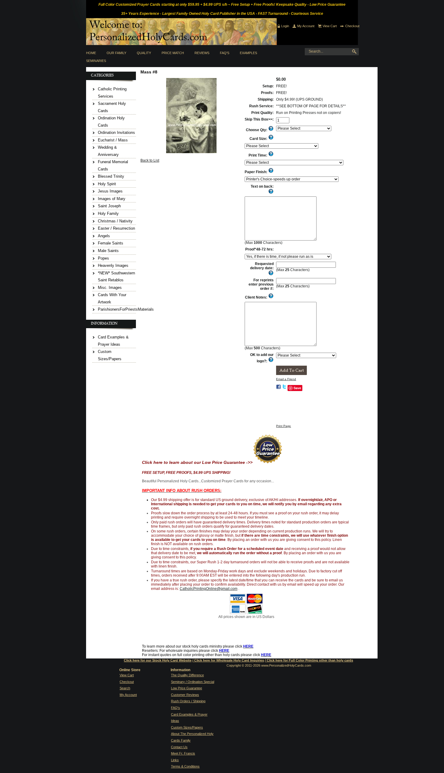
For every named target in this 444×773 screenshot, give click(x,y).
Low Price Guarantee (186, 688)
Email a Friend (286, 379)
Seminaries (96, 61)
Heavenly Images (113, 265)
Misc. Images (110, 287)
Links (175, 760)
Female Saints (110, 243)
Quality (144, 53)
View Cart (330, 26)
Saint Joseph (109, 206)
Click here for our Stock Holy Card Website (157, 660)
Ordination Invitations (116, 132)
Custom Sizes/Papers (187, 727)
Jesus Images (110, 191)
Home (91, 53)
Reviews (202, 53)
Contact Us (179, 747)
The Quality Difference (187, 675)
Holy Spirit (107, 184)
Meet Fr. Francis (183, 753)
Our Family (116, 53)
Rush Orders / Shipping (188, 701)
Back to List (149, 160)
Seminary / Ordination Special (192, 682)
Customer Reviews (185, 695)
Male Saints (108, 250)
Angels (104, 236)
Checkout (352, 26)
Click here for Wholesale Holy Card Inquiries (229, 660)
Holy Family (108, 213)
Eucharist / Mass (113, 140)
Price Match (173, 53)
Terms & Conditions (185, 766)
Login (285, 26)
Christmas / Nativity (115, 221)
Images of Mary (111, 198)
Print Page (283, 426)
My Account (305, 26)
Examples (248, 53)
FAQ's (224, 53)
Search (125, 688)
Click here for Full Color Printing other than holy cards (310, 660)
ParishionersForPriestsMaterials (126, 309)
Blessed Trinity (111, 176)
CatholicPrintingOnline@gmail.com (208, 589)
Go (355, 51)
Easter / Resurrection (116, 228)
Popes (103, 258)
